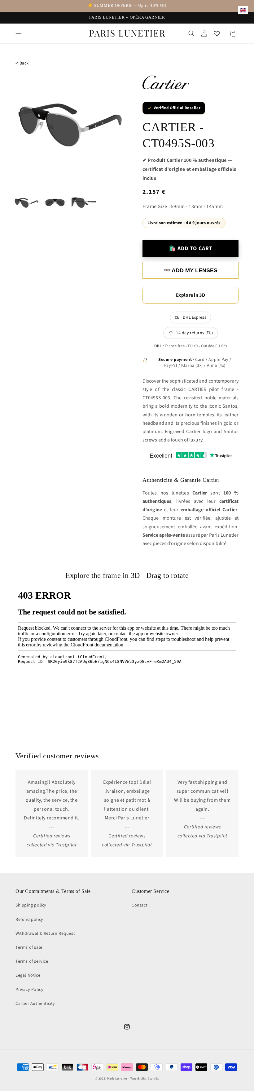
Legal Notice (27, 975)
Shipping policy (30, 905)
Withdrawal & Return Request (45, 933)
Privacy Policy (29, 990)
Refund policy (29, 919)
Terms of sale (28, 947)
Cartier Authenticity (35, 1003)
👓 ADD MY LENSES (190, 270)
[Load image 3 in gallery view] (83, 202)
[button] (18, 33)
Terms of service (31, 961)
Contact (139, 905)
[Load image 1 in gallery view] (26, 202)
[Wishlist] (217, 33)
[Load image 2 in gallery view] (55, 202)
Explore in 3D (190, 295)
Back (22, 63)
